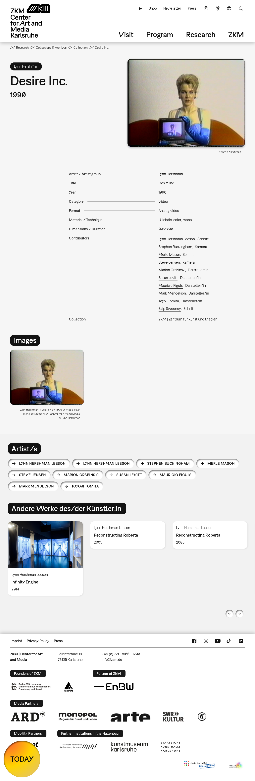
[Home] (36, 21)
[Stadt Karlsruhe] (69, 687)
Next (239, 614)
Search (241, 8)
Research (201, 34)
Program (159, 34)
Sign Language (218, 8)
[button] (186, 103)
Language (229, 8)
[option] (49, 386)
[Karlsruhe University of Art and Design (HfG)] (78, 746)
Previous (229, 614)
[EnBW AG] (113, 686)
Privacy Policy (38, 641)
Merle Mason (169, 254)
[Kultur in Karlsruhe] (202, 717)
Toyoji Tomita (169, 301)
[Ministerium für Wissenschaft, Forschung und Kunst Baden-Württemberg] (31, 686)
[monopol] (78, 716)
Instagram (206, 641)
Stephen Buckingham (175, 247)
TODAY (22, 759)
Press (192, 8)
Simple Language (206, 8)
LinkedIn (241, 641)
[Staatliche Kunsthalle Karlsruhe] (170, 747)
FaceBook (194, 641)
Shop (153, 8)
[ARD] (28, 717)
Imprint (16, 641)
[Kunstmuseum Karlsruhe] (129, 747)
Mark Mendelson (172, 293)
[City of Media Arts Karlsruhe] (236, 766)
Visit (126, 34)
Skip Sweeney (170, 308)
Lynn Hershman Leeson (177, 239)
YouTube (218, 641)
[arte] (130, 717)
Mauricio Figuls (171, 285)
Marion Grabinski (172, 270)
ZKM (236, 34)
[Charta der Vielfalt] (199, 766)
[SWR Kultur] (173, 717)
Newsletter (172, 8)
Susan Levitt (168, 278)
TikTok (229, 641)
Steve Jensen (169, 262)
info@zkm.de (112, 659)
